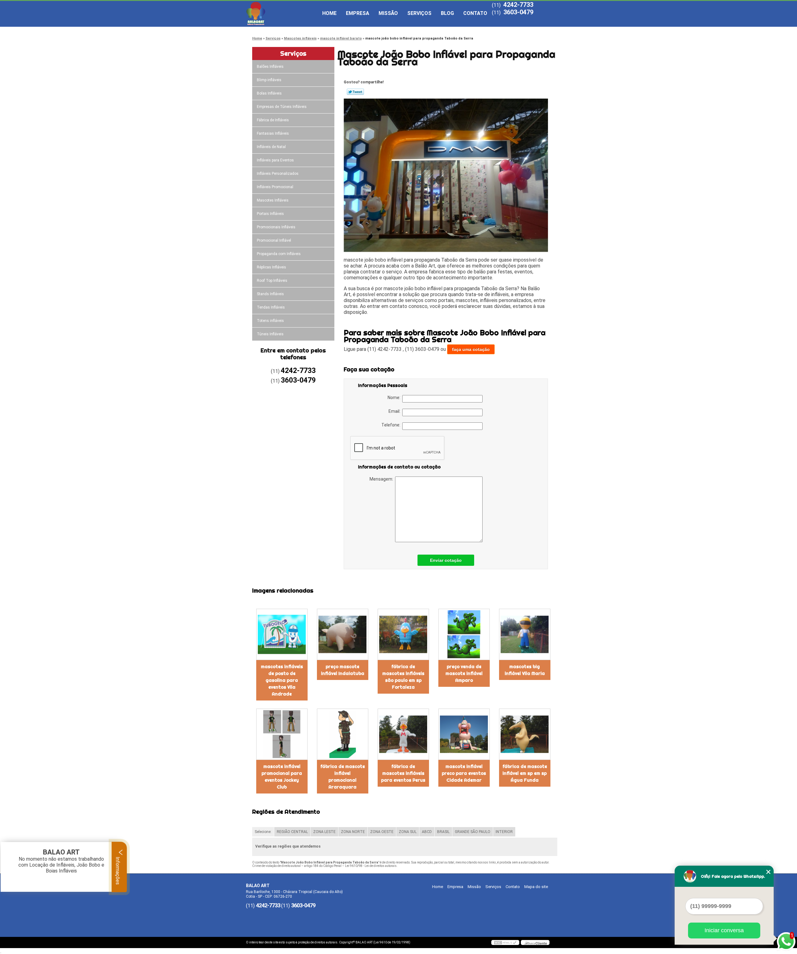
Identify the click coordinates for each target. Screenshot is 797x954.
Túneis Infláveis (270, 334)
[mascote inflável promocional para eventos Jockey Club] (282, 734)
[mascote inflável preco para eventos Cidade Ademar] (464, 734)
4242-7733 (518, 4)
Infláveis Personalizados (278, 173)
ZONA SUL (408, 832)
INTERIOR (504, 832)
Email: (395, 411)
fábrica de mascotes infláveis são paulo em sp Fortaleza (403, 677)
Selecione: (263, 832)
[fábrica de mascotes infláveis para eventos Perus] (403, 734)
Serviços (419, 13)
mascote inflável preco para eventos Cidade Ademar (464, 773)
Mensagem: (382, 479)
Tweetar (355, 92)
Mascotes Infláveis (273, 200)
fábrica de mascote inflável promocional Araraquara (342, 777)
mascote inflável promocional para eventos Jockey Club (282, 777)
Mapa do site (536, 886)
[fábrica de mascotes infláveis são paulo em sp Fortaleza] (403, 634)
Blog (447, 13)
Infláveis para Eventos (275, 160)
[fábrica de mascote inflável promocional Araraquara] (342, 734)
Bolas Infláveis (269, 93)
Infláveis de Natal (271, 147)
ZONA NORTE (353, 832)
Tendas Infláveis (271, 307)
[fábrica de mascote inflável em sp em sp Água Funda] (524, 734)
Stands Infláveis (270, 294)
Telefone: (391, 424)
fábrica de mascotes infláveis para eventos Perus (403, 773)
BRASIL (443, 832)
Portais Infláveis (270, 214)
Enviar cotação (446, 560)
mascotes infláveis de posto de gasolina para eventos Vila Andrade (282, 680)
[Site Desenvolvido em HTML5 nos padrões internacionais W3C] (505, 942)
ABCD (427, 832)
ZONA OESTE (382, 832)
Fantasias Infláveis (273, 133)
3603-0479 (518, 12)
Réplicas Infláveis (271, 267)
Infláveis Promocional (275, 187)
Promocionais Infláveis (276, 227)
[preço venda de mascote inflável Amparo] (464, 634)
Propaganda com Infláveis (279, 254)
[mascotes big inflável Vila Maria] (524, 634)
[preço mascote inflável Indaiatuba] (342, 634)
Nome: (395, 397)
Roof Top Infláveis (272, 280)
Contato (475, 13)
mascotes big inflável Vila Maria (525, 670)
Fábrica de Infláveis (273, 120)
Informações (118, 870)
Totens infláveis (270, 321)
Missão (388, 13)
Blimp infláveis (269, 80)
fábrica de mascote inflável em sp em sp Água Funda (524, 773)
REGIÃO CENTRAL (292, 832)
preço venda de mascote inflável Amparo (464, 673)
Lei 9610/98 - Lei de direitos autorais (371, 866)
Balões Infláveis (270, 66)
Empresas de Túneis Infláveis (282, 107)
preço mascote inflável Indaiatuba (342, 670)
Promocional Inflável (274, 240)
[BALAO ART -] (282, 13)
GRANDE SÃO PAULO (472, 832)
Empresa (357, 13)
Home (329, 13)
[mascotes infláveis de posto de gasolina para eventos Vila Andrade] (282, 634)
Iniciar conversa (724, 930)
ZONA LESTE (324, 832)
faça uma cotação (471, 349)
